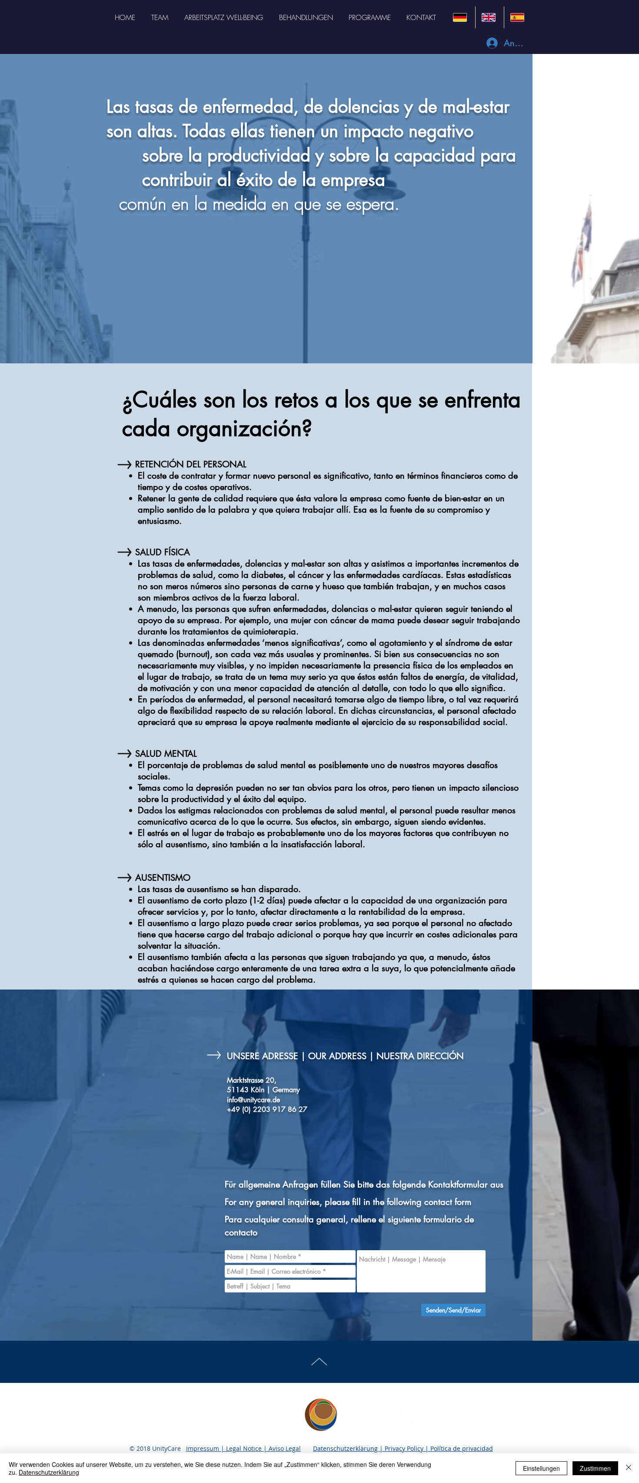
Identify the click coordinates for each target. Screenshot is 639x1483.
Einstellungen (541, 1468)
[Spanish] (518, 17)
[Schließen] (628, 1468)
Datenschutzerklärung (49, 1472)
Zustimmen (595, 1468)
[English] (489, 17)
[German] (461, 17)
